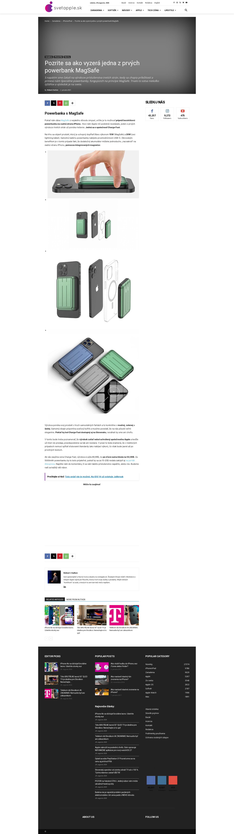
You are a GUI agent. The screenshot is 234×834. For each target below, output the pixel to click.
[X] (180, 2)
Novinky (67, 57)
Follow (167, 110)
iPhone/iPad (67, 21)
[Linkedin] (66, 587)
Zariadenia (56, 21)
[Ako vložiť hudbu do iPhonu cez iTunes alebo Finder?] (102, 667)
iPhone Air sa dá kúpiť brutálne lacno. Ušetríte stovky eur (114, 715)
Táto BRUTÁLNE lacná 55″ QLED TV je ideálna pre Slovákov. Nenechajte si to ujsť (92, 630)
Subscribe (183, 110)
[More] (72, 103)
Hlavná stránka (151, 709)
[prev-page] (46, 638)
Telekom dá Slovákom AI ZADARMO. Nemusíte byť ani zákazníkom (72, 693)
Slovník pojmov (152, 713)
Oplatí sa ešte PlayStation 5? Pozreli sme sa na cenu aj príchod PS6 (115, 760)
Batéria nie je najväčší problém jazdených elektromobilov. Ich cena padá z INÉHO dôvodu (114, 793)
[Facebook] (174, 2)
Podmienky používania (155, 733)
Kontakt (148, 725)
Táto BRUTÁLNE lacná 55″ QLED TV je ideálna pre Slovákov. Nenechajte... (73, 679)
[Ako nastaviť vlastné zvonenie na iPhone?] (102, 691)
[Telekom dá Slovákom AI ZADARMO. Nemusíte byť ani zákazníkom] (124, 615)
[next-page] (50, 638)
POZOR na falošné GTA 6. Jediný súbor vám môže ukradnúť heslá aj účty (116, 782)
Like (152, 110)
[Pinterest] (60, 103)
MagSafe (65, 120)
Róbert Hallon (52, 90)
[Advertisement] (92, 514)
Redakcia (149, 729)
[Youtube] (186, 2)
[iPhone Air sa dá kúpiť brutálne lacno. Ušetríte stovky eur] (59, 615)
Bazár (148, 717)
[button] (186, 10)
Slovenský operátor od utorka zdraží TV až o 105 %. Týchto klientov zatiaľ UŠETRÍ (117, 771)
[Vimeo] (183, 2)
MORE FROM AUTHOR (75, 599)
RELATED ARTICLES (54, 599)
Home (47, 21)
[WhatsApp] (66, 103)
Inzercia (148, 721)
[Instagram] (177, 2)
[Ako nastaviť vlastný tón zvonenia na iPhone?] (102, 680)
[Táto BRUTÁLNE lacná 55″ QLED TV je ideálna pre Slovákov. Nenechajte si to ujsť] (92, 615)
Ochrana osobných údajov (156, 737)
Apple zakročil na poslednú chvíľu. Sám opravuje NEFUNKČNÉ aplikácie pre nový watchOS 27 (115, 748)
